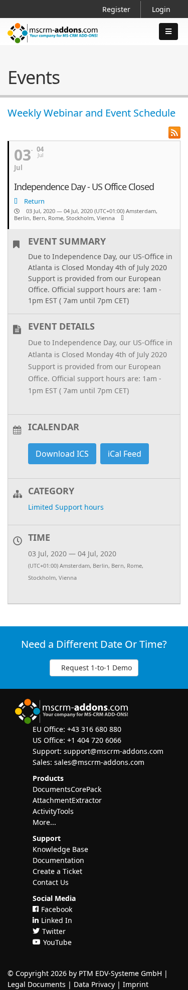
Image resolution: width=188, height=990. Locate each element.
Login (161, 9)
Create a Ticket (57, 871)
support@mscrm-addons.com (113, 751)
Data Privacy (94, 984)
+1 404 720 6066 (94, 740)
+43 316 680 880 (94, 729)
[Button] (168, 31)
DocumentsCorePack (67, 789)
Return (34, 201)
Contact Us (51, 882)
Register (116, 9)
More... (44, 822)
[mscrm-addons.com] (53, 41)
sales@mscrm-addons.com (99, 762)
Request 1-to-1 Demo (96, 667)
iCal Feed (124, 453)
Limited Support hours (66, 507)
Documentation (58, 860)
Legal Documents (37, 984)
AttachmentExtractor (67, 800)
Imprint (135, 984)
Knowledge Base (60, 849)
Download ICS (62, 453)
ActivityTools (53, 811)
